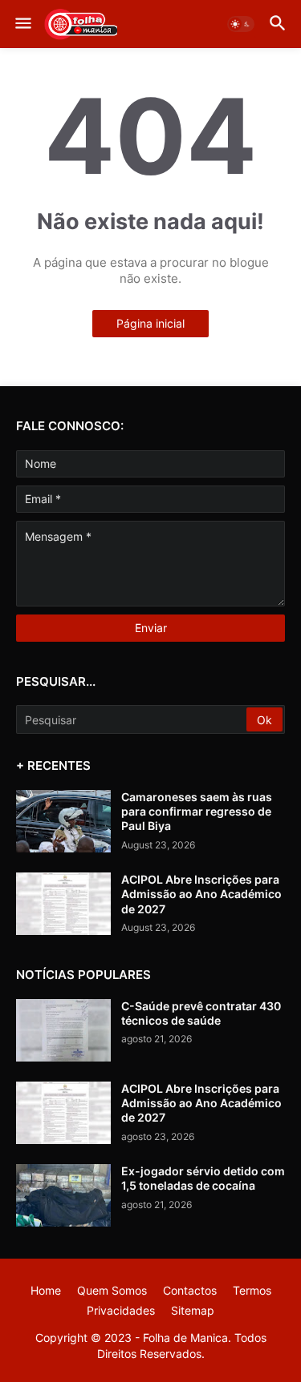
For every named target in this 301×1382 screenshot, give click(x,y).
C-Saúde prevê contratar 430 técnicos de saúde (201, 1013)
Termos (252, 1290)
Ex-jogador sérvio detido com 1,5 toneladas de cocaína (203, 1178)
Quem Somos (112, 1290)
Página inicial (150, 323)
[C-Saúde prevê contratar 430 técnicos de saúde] (63, 1030)
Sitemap (192, 1310)
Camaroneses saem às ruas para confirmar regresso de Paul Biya (196, 811)
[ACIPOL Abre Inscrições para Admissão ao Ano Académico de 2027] (63, 903)
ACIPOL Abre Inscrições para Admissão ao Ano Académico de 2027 (201, 893)
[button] (22, 24)
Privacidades (121, 1310)
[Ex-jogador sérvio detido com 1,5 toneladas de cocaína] (63, 1195)
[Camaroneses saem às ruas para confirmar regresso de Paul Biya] (63, 821)
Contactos (190, 1290)
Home (46, 1290)
